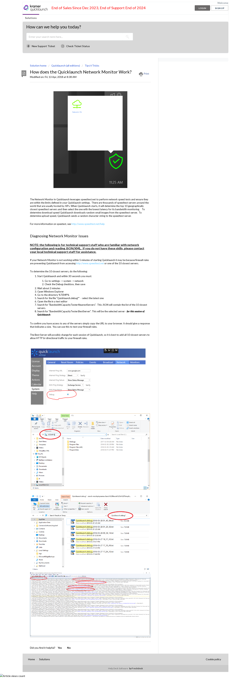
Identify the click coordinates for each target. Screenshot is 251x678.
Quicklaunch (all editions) (65, 65)
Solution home (38, 65)
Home (31, 659)
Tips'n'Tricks (92, 65)
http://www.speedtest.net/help (88, 223)
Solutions (31, 17)
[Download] (119, 300)
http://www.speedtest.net (90, 263)
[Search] (127, 36)
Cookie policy (213, 659)
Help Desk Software (118, 668)
